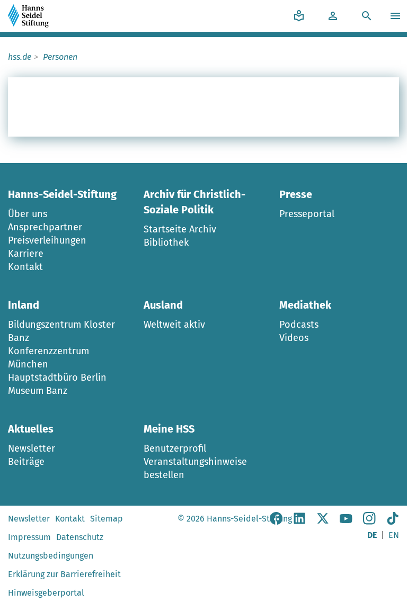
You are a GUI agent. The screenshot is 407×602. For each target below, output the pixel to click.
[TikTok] (392, 522)
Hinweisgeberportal (46, 593)
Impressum (29, 537)
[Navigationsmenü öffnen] (396, 16)
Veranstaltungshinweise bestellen (195, 468)
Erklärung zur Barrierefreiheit (64, 574)
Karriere (25, 253)
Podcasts (298, 324)
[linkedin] (299, 522)
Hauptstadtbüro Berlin (57, 377)
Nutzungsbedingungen (50, 556)
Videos (293, 338)
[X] (322, 522)
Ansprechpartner (45, 227)
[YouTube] (346, 522)
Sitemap (106, 519)
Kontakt (25, 267)
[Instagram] (369, 522)
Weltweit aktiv (174, 324)
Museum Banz (37, 391)
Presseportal (306, 214)
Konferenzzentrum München (48, 357)
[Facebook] (276, 522)
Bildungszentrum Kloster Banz (61, 331)
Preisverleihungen (47, 240)
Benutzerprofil (175, 448)
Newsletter (31, 448)
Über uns (27, 214)
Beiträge (26, 462)
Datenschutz (79, 537)
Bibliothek (166, 242)
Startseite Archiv (180, 229)
